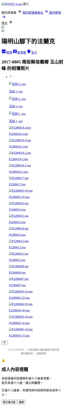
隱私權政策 (27, 353)
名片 (34, 52)
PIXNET (20, 349)
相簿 (9, 52)
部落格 (22, 52)
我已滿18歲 (9, 402)
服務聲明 (41, 353)
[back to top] (4, 342)
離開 (21, 402)
